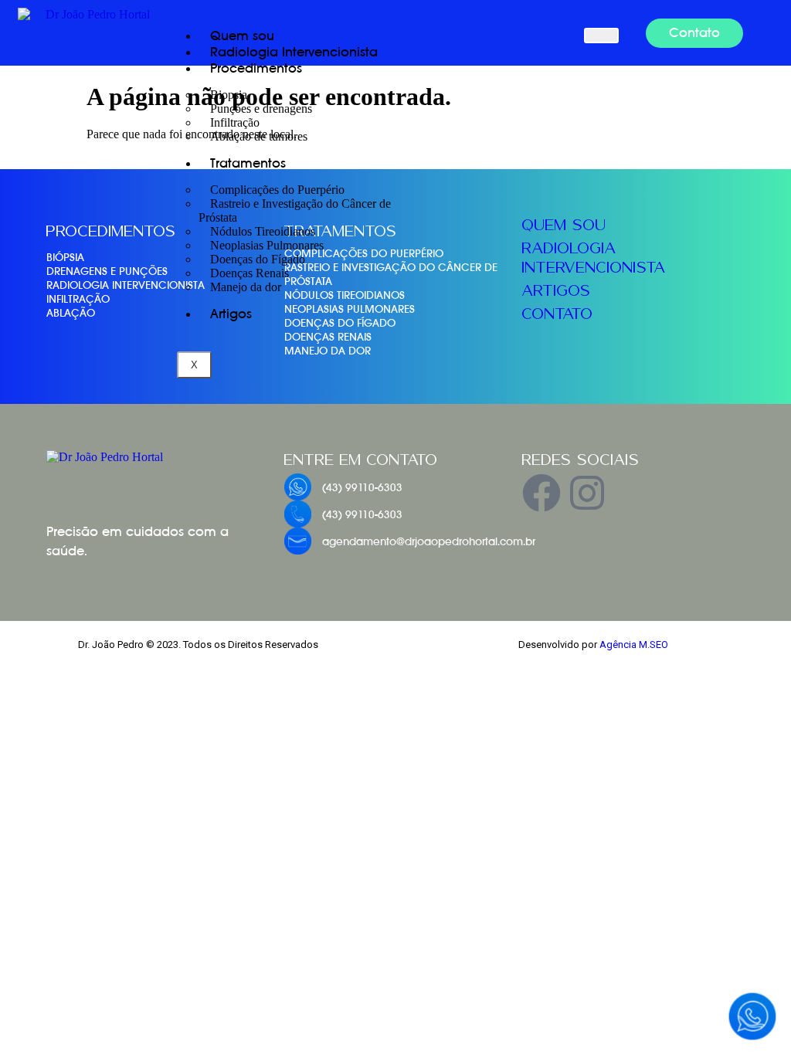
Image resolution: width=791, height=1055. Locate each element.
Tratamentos (248, 163)
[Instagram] (587, 492)
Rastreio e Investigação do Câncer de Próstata (295, 210)
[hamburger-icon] (601, 35)
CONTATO (557, 313)
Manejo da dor (245, 286)
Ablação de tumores (258, 136)
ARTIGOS (556, 290)
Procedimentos (256, 68)
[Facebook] (541, 492)
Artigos (231, 314)
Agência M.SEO (633, 644)
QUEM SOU (564, 224)
